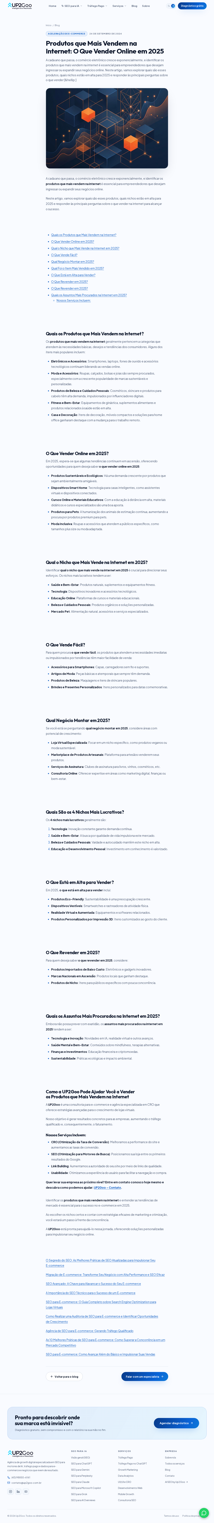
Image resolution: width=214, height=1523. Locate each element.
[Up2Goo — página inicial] (19, 6)
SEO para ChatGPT (81, 1463)
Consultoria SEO (127, 1500)
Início (48, 25)
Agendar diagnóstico (174, 1423)
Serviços (118, 5)
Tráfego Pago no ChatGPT (132, 1463)
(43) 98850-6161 (21, 1477)
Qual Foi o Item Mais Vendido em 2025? (77, 268)
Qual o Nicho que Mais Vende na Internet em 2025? (85, 248)
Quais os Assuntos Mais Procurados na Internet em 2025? (89, 295)
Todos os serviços (175, 1463)
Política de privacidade (194, 1515)
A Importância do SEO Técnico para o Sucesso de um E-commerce (90, 1293)
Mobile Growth (126, 1494)
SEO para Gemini (80, 1469)
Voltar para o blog (66, 1376)
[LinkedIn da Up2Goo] (18, 1491)
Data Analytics (126, 1475)
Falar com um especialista (142, 1376)
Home (52, 5)
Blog (134, 5)
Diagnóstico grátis (192, 5)
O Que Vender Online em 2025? (72, 241)
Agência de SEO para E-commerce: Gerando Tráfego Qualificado (89, 1331)
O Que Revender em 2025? (69, 281)
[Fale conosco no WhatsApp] (204, 1513)
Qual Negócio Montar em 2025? (72, 261)
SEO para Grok (79, 1494)
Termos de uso (171, 1515)
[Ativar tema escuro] (171, 5)
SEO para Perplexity (81, 1475)
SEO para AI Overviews (83, 1500)
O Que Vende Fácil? (64, 255)
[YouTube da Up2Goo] (26, 1491)
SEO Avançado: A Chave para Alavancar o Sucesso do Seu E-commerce (93, 1284)
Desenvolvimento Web (130, 1488)
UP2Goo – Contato (107, 1187)
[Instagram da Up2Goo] (10, 1491)
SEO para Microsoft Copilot (86, 1488)
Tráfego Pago (95, 5)
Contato (170, 1475)
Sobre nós (170, 1457)
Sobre (146, 5)
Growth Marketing (128, 1469)
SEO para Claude (80, 1482)
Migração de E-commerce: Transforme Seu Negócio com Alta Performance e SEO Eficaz (105, 1274)
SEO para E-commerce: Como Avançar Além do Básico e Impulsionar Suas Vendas (100, 1354)
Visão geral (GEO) (80, 1457)
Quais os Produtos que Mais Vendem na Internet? (83, 235)
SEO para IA (72, 5)
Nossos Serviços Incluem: (74, 300)
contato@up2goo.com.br (26, 1482)
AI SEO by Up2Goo (175, 1482)
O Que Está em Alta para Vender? (73, 275)
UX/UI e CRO (124, 1482)
